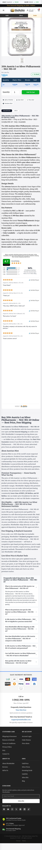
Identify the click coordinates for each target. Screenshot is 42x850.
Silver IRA (25, 777)
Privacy (18, 840)
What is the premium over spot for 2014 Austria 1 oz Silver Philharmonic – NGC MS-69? (21, 612)
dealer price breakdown (21, 496)
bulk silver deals (13, 569)
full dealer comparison (31, 498)
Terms (24, 840)
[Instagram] (12, 809)
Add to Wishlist (8, 100)
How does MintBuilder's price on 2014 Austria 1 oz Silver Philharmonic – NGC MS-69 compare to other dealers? (21, 638)
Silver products (14, 469)
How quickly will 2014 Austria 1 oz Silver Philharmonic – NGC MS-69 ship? (21, 662)
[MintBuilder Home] (17, 10)
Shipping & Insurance (9, 736)
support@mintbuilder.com (21, 720)
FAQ (3, 750)
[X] (16, 809)
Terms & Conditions (8, 743)
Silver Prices (26, 767)
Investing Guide (27, 770)
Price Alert (31, 100)
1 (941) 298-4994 (21, 699)
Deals (35, 15)
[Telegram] (20, 809)
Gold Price (25, 763)
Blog (23, 781)
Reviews (5, 767)
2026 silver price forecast (29, 566)
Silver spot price (33, 437)
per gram (10, 564)
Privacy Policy (7, 747)
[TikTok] (28, 809)
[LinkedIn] (24, 809)
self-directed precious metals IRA (23, 514)
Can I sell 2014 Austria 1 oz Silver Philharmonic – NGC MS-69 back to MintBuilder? (21, 654)
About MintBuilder (8, 763)
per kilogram (20, 564)
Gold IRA (25, 774)
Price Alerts (25, 743)
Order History (26, 740)
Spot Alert (21, 100)
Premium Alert (8, 103)
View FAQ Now (21, 710)
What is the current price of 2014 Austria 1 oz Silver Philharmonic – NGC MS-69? (21, 587)
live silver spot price (16, 559)
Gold (7, 15)
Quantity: (6, 92)
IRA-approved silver (32, 527)
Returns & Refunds (8, 740)
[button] (30, 92)
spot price (32, 481)
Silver (21, 15)
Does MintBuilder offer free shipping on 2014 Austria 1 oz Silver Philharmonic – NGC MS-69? (21, 629)
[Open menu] (3, 10)
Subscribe (21, 801)
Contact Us (5, 754)
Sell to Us (5, 770)
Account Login (26, 736)
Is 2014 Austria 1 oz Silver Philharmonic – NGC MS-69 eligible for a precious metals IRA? (21, 620)
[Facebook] (4, 809)
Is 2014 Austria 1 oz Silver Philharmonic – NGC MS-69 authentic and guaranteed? (21, 647)
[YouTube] (8, 809)
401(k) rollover (24, 522)
